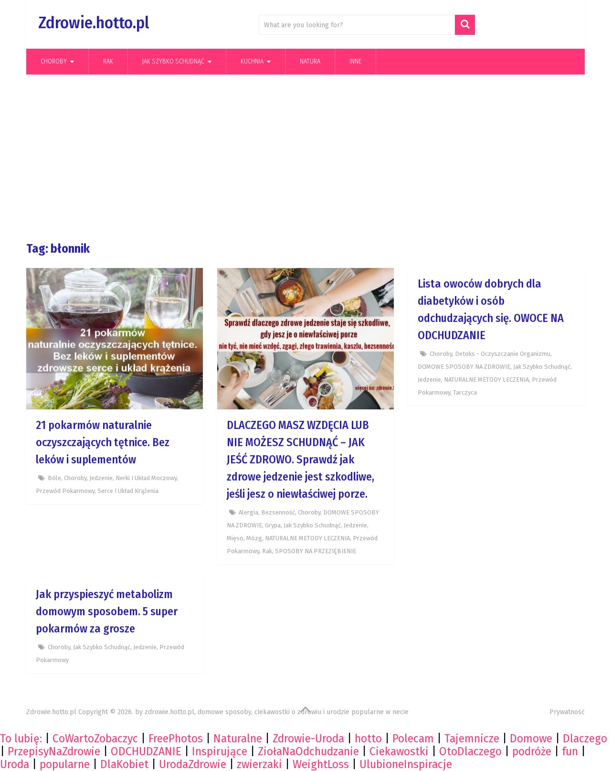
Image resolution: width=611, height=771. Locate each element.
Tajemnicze (471, 738)
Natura (310, 61)
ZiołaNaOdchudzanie (308, 751)
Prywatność (567, 712)
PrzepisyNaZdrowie (54, 751)
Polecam (413, 738)
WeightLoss (321, 764)
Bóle (54, 478)
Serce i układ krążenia (127, 490)
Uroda (14, 764)
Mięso (235, 538)
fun (570, 751)
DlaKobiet (124, 764)
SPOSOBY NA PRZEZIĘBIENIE (315, 551)
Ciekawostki (399, 751)
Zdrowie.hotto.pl (93, 22)
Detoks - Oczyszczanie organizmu (502, 353)
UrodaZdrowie (192, 764)
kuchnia (252, 61)
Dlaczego (585, 738)
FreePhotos (175, 738)
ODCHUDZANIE (146, 751)
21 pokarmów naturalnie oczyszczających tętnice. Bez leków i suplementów (102, 442)
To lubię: (21, 738)
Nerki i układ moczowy (146, 478)
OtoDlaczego (470, 751)
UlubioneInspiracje (405, 764)
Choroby (54, 61)
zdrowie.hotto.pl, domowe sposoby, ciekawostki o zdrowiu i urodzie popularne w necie (277, 712)
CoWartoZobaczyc (95, 738)
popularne (65, 764)
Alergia (248, 512)
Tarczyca (465, 392)
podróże (531, 751)
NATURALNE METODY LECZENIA (307, 538)
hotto (368, 738)
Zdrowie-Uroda (308, 738)
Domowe (531, 738)
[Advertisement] (305, 158)
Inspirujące (219, 751)
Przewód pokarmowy (65, 490)
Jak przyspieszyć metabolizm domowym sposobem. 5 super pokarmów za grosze (107, 611)
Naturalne (237, 738)
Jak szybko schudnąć (173, 61)
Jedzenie (101, 478)
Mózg (254, 538)
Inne (355, 61)
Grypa (273, 525)
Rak (108, 61)
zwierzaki (259, 764)
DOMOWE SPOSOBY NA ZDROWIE (464, 366)
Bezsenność (278, 512)
